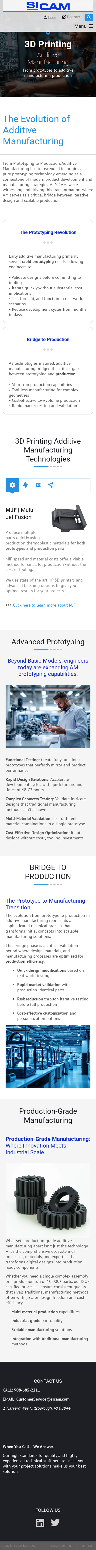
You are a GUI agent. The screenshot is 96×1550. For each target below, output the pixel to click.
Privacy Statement (60, 1545)
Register (73, 17)
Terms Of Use (84, 1545)
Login (52, 17)
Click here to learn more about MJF (44, 605)
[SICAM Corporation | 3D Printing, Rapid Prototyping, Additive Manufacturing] (48, 5)
